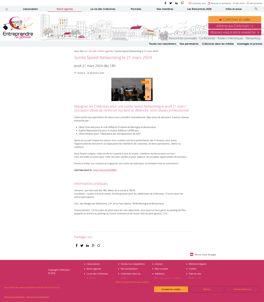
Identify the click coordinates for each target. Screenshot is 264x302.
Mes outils (240, 3)
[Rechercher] (256, 9)
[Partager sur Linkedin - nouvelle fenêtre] (87, 245)
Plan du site (195, 273)
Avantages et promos (249, 43)
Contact (159, 263)
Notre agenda (65, 9)
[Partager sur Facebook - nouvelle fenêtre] (76, 245)
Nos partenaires (189, 43)
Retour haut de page (205, 254)
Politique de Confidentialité (14, 297)
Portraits (136, 9)
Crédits (192, 268)
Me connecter (256, 3)
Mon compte (161, 268)
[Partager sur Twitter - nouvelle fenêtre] (82, 245)
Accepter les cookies (171, 289)
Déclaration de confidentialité (37, 297)
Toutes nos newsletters (162, 43)
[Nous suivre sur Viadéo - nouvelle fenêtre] (182, 3)
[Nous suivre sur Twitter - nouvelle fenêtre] (171, 3)
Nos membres (165, 9)
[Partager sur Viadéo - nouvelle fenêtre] (99, 245)
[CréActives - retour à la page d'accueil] (17, 27)
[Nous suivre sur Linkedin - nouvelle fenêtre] (176, 3)
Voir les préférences (242, 289)
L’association (30, 9)
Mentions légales (197, 263)
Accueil (92, 51)
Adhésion (160, 273)
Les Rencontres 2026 (199, 9)
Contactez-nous (199, 3)
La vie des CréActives (102, 9)
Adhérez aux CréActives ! (233, 25)
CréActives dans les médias (218, 43)
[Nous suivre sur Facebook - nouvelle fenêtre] (165, 3)
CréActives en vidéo (236, 19)
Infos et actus (234, 9)
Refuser (206, 289)
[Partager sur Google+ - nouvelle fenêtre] (93, 245)
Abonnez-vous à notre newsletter (233, 32)
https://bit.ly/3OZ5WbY (105, 170)
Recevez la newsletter (221, 3)
